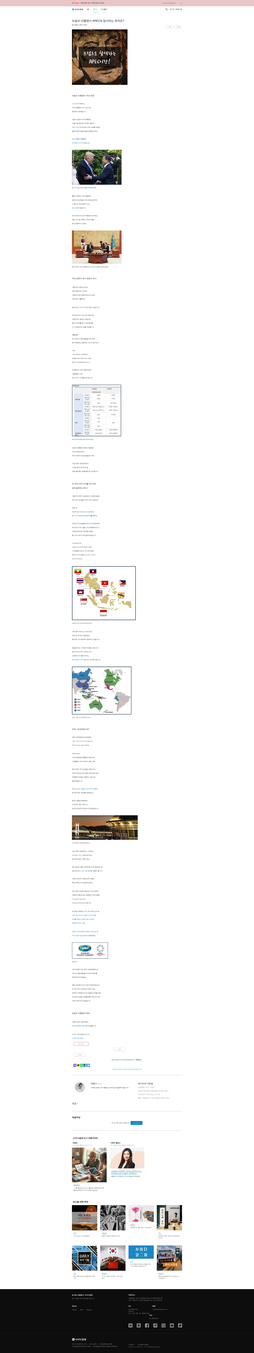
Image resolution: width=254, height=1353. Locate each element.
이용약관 (131, 1344)
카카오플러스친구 (155, 1325)
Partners (89, 1310)
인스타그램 (163, 1325)
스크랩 (178, 26)
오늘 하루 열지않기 (169, 3)
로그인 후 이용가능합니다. (121, 1123)
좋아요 (80, 1044)
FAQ (81, 1310)
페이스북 (147, 1325)
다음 (139, 1325)
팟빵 (180, 1325)
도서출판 (104, 9)
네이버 (130, 1325)
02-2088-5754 (132, 1309)
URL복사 (138, 1060)
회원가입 (179, 9)
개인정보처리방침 (143, 1344)
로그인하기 (136, 1123)
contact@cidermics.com (159, 1309)
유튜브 (172, 1325)
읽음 (169, 26)
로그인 (172, 9)
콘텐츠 (95, 9)
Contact (74, 1310)
